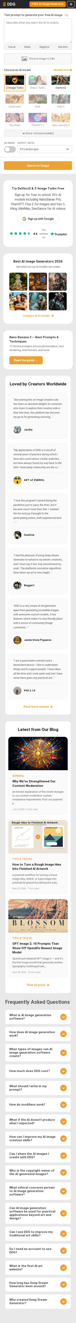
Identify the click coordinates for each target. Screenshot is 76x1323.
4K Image (9, 143)
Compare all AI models (36, 315)
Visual (11, 47)
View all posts (36, 985)
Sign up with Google (41, 218)
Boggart (29, 585)
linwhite (29, 534)
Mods (27, 47)
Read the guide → (26, 360)
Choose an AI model (17, 70)
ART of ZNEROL (34, 480)
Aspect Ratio (25, 143)
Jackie (28, 429)
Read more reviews (36, 706)
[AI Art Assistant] (66, 15)
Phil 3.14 (29, 690)
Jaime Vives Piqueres (37, 639)
